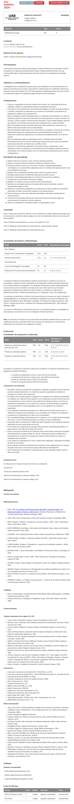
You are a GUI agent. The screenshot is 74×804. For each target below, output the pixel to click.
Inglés (31, 3)
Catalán (23, 3)
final (30, 57)
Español (39, 3)
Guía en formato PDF (59, 3)
